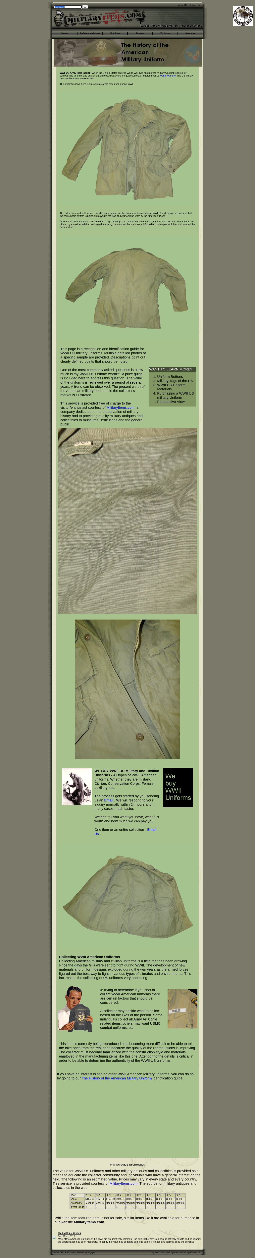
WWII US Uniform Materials (171, 387)
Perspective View (171, 402)
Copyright (90, 1252)
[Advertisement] (127, 1112)
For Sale (65, 1252)
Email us (80, 1252)
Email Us (195, 5)
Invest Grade (77, 1207)
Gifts (73, 1252)
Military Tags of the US (175, 381)
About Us (183, 5)
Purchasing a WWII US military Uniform (175, 395)
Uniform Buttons (170, 377)
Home (56, 1252)
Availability (76, 1203)
